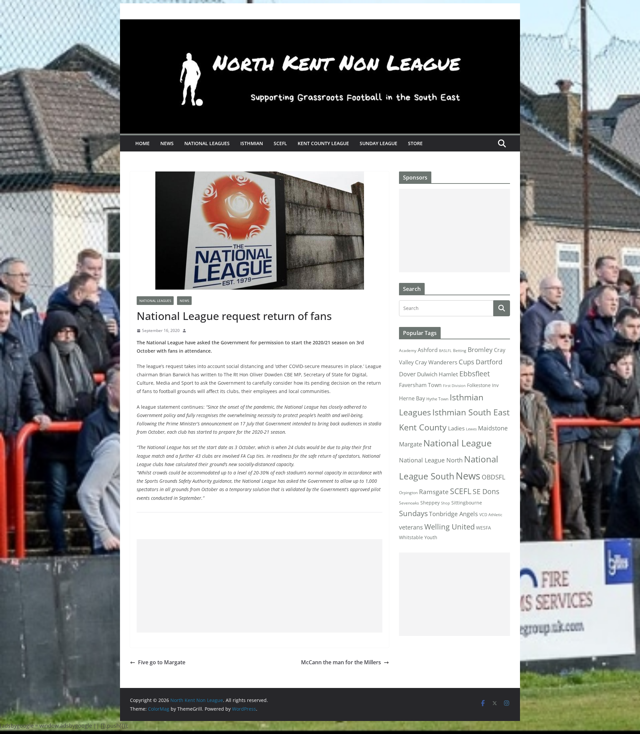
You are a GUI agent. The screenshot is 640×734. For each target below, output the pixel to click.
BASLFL (445, 350)
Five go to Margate (161, 662)
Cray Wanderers (436, 362)
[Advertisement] (259, 586)
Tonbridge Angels (453, 513)
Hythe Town (437, 399)
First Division (454, 385)
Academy (407, 350)
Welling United (449, 526)
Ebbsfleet (474, 373)
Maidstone (493, 428)
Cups (466, 361)
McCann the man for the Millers (341, 662)
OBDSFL (493, 477)
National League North (431, 460)
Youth (430, 537)
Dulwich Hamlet (437, 374)
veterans (411, 527)
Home (142, 143)
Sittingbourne (466, 503)
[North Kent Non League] (320, 24)
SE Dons (486, 491)
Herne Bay (412, 398)
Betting (459, 350)
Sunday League (378, 143)
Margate (410, 444)
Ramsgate (434, 491)
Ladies (456, 428)
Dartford (489, 361)
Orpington (408, 492)
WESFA (483, 528)
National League (457, 443)
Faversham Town (420, 385)
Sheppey (430, 503)
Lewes (471, 429)
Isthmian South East (471, 412)
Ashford (428, 350)
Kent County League (323, 143)
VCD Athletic (490, 514)
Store (415, 143)
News (167, 143)
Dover (407, 374)
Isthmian (251, 143)
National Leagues (207, 143)
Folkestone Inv (483, 385)
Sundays (413, 513)
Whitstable (411, 537)
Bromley (480, 349)
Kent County (423, 427)
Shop (445, 503)
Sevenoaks (409, 503)
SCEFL (280, 143)
